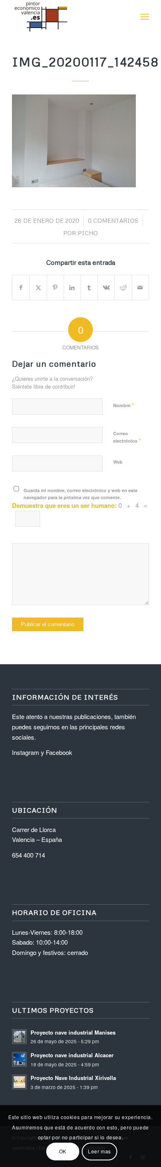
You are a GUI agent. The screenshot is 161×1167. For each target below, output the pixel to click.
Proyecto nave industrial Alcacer (72, 1055)
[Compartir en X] (38, 287)
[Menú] (144, 16)
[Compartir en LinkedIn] (72, 287)
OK (62, 1151)
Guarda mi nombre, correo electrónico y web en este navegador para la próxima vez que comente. (80, 493)
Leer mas (99, 1151)
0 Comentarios (113, 220)
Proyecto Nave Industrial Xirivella (73, 1078)
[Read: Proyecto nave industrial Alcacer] (19, 1059)
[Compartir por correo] (140, 287)
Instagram (25, 752)
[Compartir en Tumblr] (89, 287)
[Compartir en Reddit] (123, 287)
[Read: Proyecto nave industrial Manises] (19, 1036)
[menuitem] (144, 16)
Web (118, 462)
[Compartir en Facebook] (20, 287)
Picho (88, 232)
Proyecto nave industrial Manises (73, 1032)
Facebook (59, 752)
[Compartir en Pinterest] (55, 287)
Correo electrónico (127, 437)
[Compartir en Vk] (106, 287)
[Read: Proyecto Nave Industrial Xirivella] (19, 1082)
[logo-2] (66, 16)
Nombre (123, 405)
